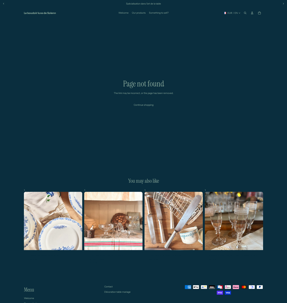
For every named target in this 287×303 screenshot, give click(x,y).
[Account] (252, 13)
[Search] (245, 13)
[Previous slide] (3, 3)
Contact (108, 286)
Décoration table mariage (117, 291)
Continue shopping (143, 104)
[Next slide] (283, 3)
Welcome (29, 298)
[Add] (77, 245)
